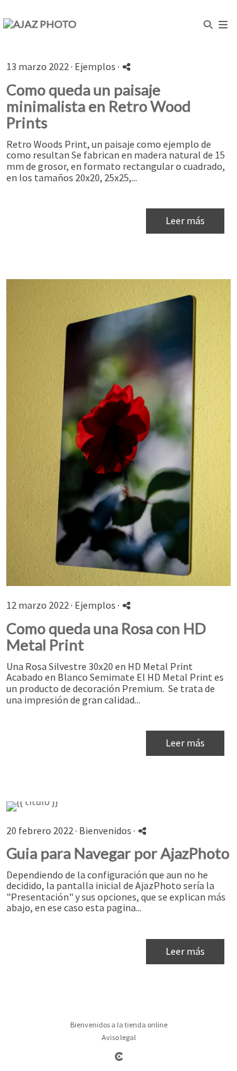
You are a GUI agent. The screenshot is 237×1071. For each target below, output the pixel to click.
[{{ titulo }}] (118, 433)
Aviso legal (119, 1037)
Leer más (185, 220)
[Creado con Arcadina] (119, 1056)
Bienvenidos (105, 830)
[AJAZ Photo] (39, 23)
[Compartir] (126, 66)
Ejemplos (95, 66)
